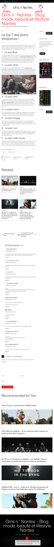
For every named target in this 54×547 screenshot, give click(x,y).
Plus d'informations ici (29, 543)
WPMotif (37, 534)
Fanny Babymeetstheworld (12, 344)
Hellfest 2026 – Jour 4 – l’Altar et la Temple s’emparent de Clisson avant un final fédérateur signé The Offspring (27, 215)
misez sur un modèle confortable (8, 102)
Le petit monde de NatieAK (12, 283)
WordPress (24, 534)
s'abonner (42, 53)
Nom (3, 375)
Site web (3, 381)
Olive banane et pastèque (12, 297)
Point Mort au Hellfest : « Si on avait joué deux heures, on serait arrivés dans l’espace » (27, 191)
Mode (3, 210)
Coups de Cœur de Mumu (12, 331)
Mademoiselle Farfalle (11, 249)
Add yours (22, 245)
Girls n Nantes (12, 42)
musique (3, 187)
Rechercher (41, 31)
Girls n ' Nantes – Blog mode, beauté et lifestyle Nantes (25, 19)
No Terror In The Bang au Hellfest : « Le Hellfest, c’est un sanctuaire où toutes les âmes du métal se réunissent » (9, 215)
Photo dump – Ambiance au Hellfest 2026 (9, 189)
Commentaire (4, 361)
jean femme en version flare (26, 56)
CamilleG (9, 309)
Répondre (7, 257)
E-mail (22, 375)
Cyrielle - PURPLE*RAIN (11, 321)
